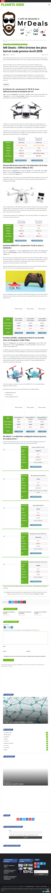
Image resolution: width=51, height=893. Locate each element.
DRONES (6, 739)
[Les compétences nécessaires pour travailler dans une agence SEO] (30, 871)
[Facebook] (21, 819)
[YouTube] (30, 819)
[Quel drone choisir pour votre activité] (30, 868)
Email (10, 830)
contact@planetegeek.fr (30, 886)
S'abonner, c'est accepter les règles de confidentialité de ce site (24, 835)
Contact (20, 886)
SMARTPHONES (7, 734)
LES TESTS (6, 741)
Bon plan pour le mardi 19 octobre (40, 612)
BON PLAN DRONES (20, 40)
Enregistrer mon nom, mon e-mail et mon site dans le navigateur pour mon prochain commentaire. (25, 656)
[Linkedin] (27, 819)
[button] (5, 628)
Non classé (6, 745)
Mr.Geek (7, 54)
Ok (43, 891)
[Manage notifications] (48, 890)
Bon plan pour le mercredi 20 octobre (25, 612)
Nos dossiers (6, 747)
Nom (4, 646)
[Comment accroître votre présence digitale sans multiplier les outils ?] (20, 865)
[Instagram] (33, 819)
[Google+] (18, 819)
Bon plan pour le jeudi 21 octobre (9, 612)
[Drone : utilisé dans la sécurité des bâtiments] (25, 868)
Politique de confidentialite (41, 886)
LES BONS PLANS (11, 40)
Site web (28, 651)
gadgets (5, 749)
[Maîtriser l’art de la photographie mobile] (25, 865)
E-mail (5, 651)
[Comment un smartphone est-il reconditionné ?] (25, 871)
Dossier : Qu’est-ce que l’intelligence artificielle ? (18, 722)
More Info (47, 891)
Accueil (5, 40)
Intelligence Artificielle (8, 743)
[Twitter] (24, 819)
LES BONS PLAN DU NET (15, 44)
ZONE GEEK (6, 736)
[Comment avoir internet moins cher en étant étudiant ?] (20, 868)
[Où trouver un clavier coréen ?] (20, 871)
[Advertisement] (25, 679)
